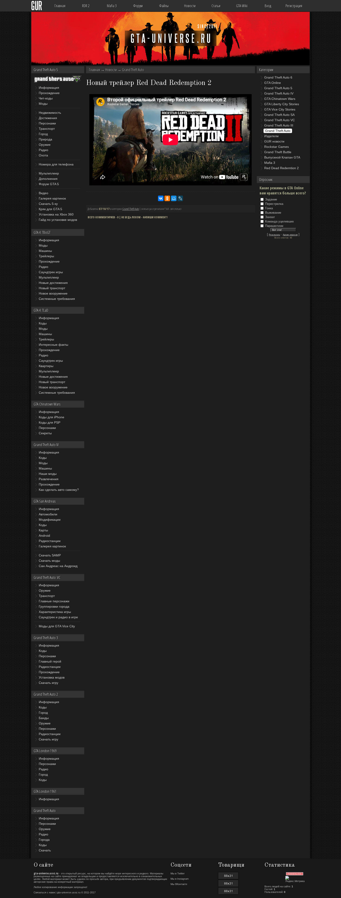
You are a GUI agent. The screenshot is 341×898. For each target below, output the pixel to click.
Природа (45, 139)
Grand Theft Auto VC (279, 120)
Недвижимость (50, 112)
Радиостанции (50, 541)
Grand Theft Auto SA (279, 115)
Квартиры (46, 366)
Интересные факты (53, 344)
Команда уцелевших (279, 221)
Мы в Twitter (177, 873)
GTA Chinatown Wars (279, 99)
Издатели (271, 136)
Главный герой (50, 661)
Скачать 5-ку (48, 204)
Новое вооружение (53, 293)
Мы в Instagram (179, 878)
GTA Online (272, 83)
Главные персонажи (54, 601)
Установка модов (51, 677)
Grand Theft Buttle (277, 152)
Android (44, 535)
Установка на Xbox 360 (56, 214)
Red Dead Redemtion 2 (281, 168)
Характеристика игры (55, 612)
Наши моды (48, 474)
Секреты (45, 433)
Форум (138, 5)
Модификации (50, 519)
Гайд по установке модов (58, 220)
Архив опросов (290, 235)
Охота (43, 155)
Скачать (45, 850)
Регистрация (294, 5)
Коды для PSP (49, 422)
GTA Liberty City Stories (281, 104)
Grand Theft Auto (133, 69)
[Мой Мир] (174, 198)
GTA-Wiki (242, 5)
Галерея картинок (52, 198)
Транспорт (47, 128)
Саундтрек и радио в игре (58, 617)
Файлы (164, 5)
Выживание (273, 212)
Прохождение (49, 93)
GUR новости (274, 141)
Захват (270, 217)
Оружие (45, 144)
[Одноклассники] (167, 198)
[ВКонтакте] (161, 198)
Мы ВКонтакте (178, 884)
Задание (271, 199)
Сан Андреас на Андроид (58, 566)
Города (44, 839)
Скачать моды (49, 560)
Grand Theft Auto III (278, 125)
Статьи (216, 5)
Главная (60, 5)
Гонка (269, 208)
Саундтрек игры (51, 272)
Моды (43, 103)
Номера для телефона (56, 164)
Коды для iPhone (51, 417)
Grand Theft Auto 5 (278, 88)
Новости (190, 5)
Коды (43, 323)
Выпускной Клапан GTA (282, 157)
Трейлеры (46, 256)
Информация (49, 87)
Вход (268, 5)
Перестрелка (274, 204)
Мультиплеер (49, 173)
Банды (44, 718)
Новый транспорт (52, 288)
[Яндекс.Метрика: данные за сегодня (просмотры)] (296, 879)
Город (43, 134)
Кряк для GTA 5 (50, 209)
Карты (43, 530)
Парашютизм (274, 226)
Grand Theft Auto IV (278, 93)
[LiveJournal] (180, 198)
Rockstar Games (276, 147)
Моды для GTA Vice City (57, 626)
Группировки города (54, 606)
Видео (43, 193)
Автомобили (48, 514)
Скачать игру (48, 683)
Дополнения (48, 179)
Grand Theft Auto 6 (278, 77)
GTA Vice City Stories (279, 109)
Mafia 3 (112, 5)
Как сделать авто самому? (59, 490)
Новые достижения (53, 283)
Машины (45, 251)
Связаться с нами (44, 892)
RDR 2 (86, 5)
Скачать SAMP (50, 555)
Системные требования (57, 299)
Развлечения (48, 479)
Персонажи (47, 123)
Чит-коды (46, 98)
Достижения (48, 118)
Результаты (274, 235)
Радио (43, 150)
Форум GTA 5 (49, 184)
